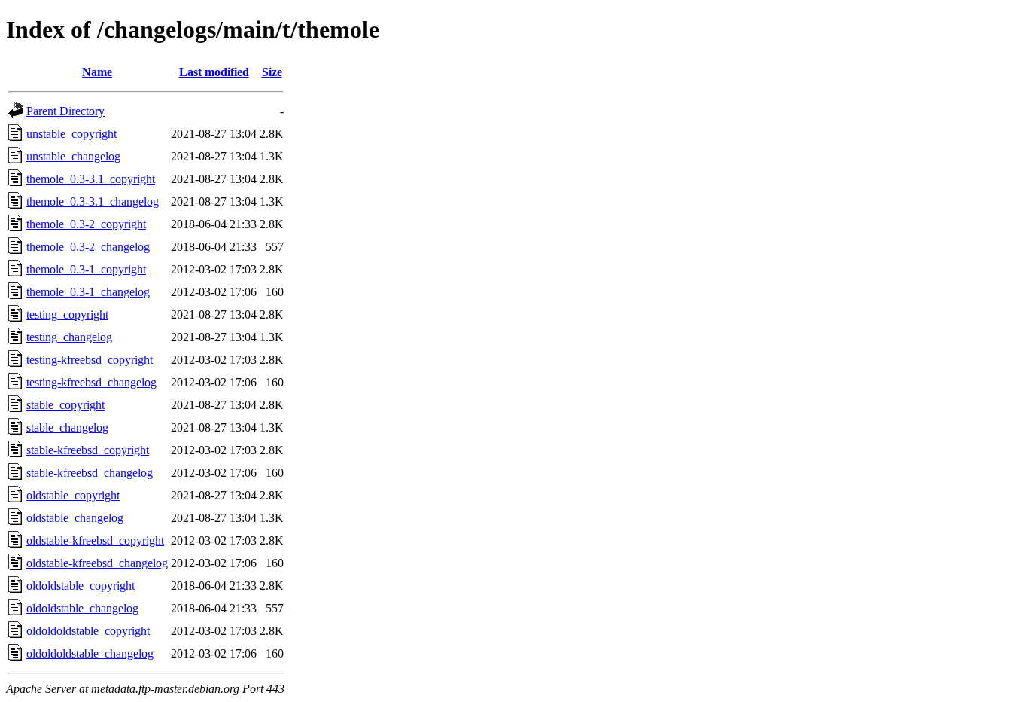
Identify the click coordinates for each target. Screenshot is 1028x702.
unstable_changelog (73, 156)
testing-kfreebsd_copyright (89, 359)
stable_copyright (65, 404)
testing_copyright (67, 314)
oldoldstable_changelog (82, 608)
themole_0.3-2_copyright (86, 224)
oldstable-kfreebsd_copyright (95, 540)
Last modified (214, 72)
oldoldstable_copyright (80, 585)
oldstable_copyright (73, 495)
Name (97, 72)
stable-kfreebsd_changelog (89, 472)
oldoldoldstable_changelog (90, 653)
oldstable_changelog (74, 517)
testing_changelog (69, 337)
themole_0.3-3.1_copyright (90, 178)
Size (272, 72)
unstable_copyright (71, 133)
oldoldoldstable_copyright (88, 630)
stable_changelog (67, 427)
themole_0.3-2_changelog (88, 246)
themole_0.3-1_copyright (86, 269)
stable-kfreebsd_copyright (87, 450)
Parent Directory (65, 111)
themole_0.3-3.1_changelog (92, 201)
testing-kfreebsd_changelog (91, 382)
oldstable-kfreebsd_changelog (97, 563)
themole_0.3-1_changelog (88, 291)
